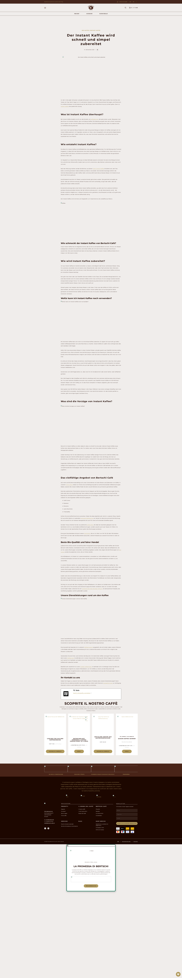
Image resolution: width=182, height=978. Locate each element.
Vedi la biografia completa (81, 693)
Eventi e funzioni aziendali (67, 824)
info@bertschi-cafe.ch (49, 823)
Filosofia (98, 809)
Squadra (98, 811)
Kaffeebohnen (94, 119)
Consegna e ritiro (100, 827)
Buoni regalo (103, 13)
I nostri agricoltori (82, 811)
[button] (91, 845)
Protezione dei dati (126, 841)
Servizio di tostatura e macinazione (69, 826)
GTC (118, 841)
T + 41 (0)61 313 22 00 (49, 819)
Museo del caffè (82, 813)
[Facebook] (45, 828)
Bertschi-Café (101, 806)
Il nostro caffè (81, 809)
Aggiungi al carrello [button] (55, 751)
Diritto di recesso (100, 829)
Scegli (79, 751)
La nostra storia (99, 813)
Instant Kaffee (65, 106)
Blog (80, 821)
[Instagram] (48, 828)
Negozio (76, 13)
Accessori (89, 13)
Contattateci (99, 815)
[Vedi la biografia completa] (91, 693)
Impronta (136, 841)
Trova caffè (63, 815)
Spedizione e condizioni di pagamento (102, 825)
